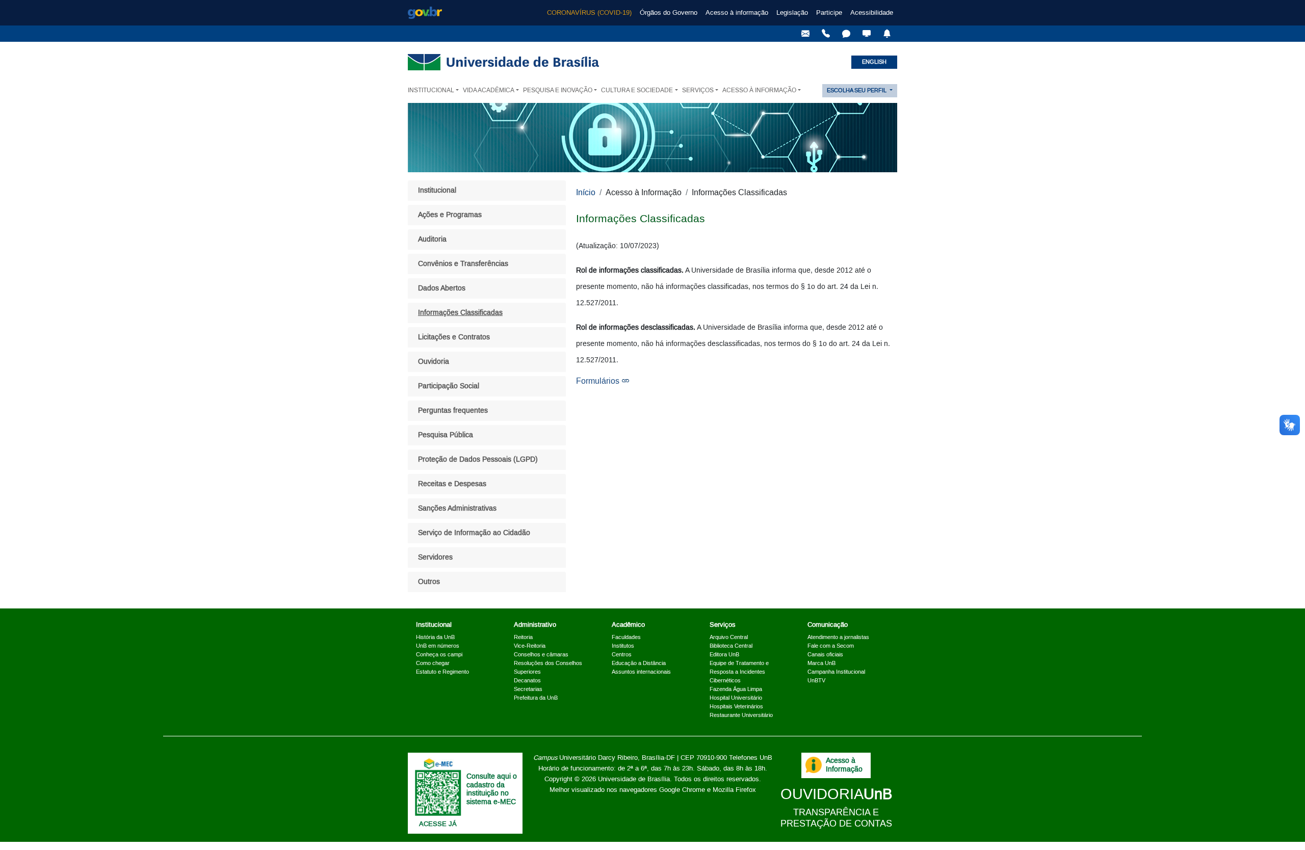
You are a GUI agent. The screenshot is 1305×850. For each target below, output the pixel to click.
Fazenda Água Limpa (736, 689)
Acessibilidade (871, 13)
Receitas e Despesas (452, 484)
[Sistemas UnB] (866, 33)
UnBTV (816, 680)
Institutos (623, 646)
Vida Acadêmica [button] (488, 90)
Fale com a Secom (830, 646)
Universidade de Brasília (634, 779)
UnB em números (437, 646)
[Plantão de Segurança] (887, 33)
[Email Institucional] (805, 33)
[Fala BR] (846, 33)
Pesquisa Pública (445, 435)
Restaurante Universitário (741, 715)
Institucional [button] (431, 90)
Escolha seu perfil (857, 90)
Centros (622, 654)
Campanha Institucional (836, 672)
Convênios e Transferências (463, 264)
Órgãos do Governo (668, 13)
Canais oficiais (825, 654)
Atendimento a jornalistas (838, 637)
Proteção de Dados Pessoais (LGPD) (478, 459)
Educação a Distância (639, 663)
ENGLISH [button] (874, 62)
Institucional (437, 190)
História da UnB (435, 637)
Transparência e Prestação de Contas (836, 818)
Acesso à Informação (844, 765)
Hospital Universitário (736, 698)
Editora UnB (724, 654)
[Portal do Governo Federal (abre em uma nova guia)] (425, 12)
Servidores (435, 557)
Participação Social (448, 386)
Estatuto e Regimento (442, 672)
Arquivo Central (729, 637)
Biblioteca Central (731, 646)
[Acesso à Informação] (813, 765)
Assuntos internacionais (641, 672)
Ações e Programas (450, 215)
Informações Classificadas (460, 312)
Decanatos (527, 680)
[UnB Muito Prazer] (826, 33)
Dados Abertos (441, 288)
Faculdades (626, 637)
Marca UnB (821, 663)
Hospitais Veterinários (736, 706)
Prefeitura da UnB (536, 698)
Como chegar (433, 663)
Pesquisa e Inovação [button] (557, 90)
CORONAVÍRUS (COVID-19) (589, 13)
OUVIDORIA (836, 795)
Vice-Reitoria (529, 646)
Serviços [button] (698, 90)
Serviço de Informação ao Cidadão (474, 533)
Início (585, 193)
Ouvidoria (433, 361)
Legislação (792, 13)
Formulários (597, 381)
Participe (829, 13)
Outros (429, 582)
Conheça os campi (439, 654)
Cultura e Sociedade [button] (637, 90)
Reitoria (523, 637)
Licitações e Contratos (454, 337)
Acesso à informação (737, 13)
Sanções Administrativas (457, 508)
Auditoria (432, 239)
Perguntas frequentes (453, 410)
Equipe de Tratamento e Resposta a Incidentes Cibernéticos (739, 672)
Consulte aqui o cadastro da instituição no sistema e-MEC (491, 789)
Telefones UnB (750, 758)
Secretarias (528, 689)
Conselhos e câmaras (541, 654)
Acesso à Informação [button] (759, 90)
